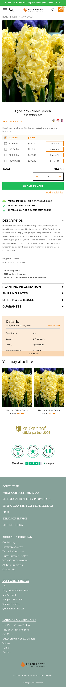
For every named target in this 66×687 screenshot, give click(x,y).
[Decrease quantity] (37, 177)
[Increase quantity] (60, 177)
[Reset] (5, 9)
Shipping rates (15, 293)
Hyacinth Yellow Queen (17, 410)
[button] (60, 64)
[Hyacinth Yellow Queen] (17, 387)
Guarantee (11, 306)
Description (12, 220)
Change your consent (33, 682)
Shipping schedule (18, 300)
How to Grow (54, 325)
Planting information (21, 287)
